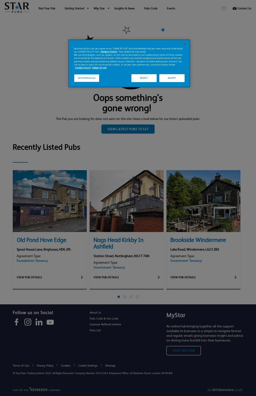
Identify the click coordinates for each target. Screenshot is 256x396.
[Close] (185, 44)
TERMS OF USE (99, 68)
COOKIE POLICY (83, 68)
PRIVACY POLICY (109, 52)
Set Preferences (87, 78)
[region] (129, 63)
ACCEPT (172, 78)
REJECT (144, 78)
